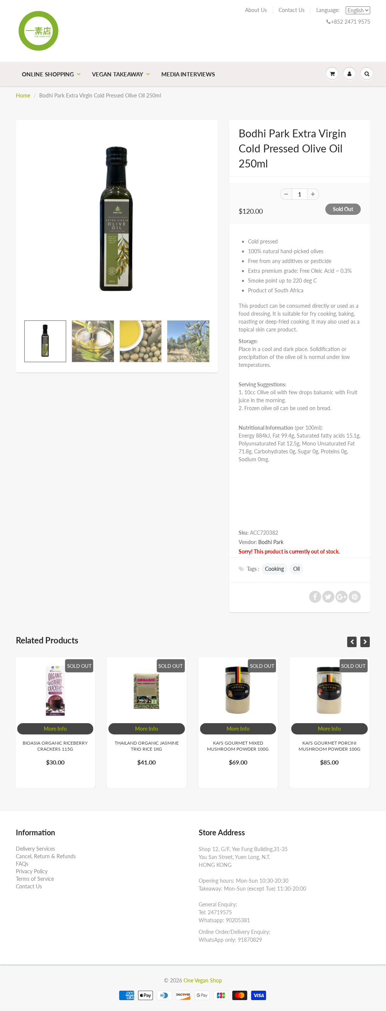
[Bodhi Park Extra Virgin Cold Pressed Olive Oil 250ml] (116, 222)
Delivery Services (35, 848)
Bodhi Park (270, 542)
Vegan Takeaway (117, 74)
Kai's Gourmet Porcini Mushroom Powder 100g (246, 746)
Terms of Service (35, 879)
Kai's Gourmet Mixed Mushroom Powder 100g (155, 746)
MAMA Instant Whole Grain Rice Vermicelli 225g (338, 746)
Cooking (274, 569)
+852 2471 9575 (350, 21)
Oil (296, 569)
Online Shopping (48, 74)
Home (23, 95)
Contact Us (292, 10)
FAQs (22, 863)
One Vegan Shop (203, 980)
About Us (256, 10)
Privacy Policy (31, 871)
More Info (63, 728)
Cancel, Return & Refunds (46, 856)
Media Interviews (188, 74)
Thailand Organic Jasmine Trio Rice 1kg (64, 746)
